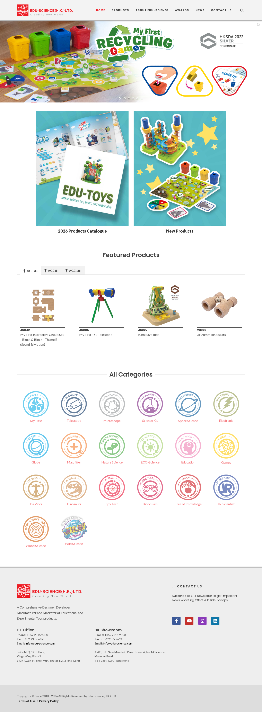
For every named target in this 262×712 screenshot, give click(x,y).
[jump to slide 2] (129, 98)
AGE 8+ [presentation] (53, 270)
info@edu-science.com (40, 643)
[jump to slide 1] (125, 98)
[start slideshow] (120, 98)
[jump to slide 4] (137, 98)
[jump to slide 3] (133, 98)
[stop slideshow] (141, 98)
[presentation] (10, 315)
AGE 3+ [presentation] (32, 271)
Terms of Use (26, 701)
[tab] (30, 270)
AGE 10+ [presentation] (75, 270)
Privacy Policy (49, 701)
